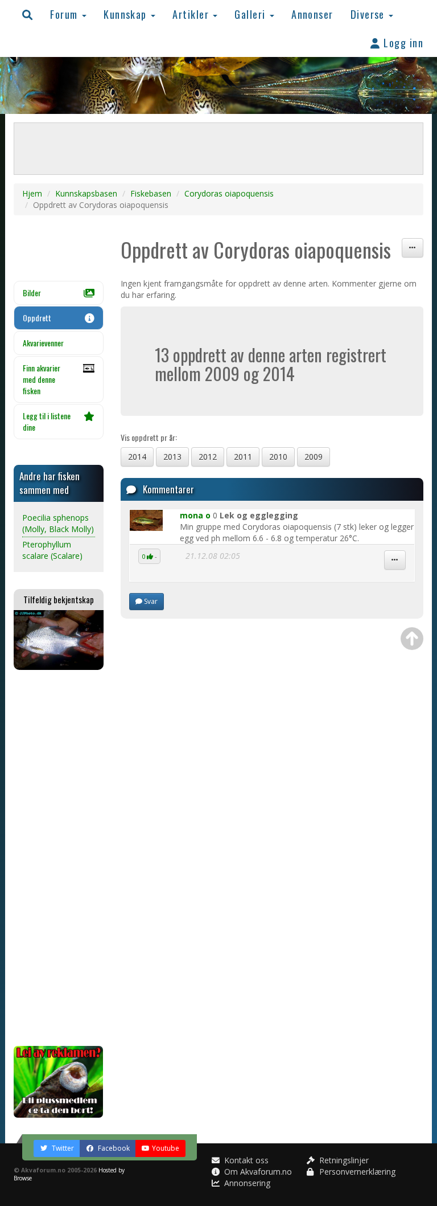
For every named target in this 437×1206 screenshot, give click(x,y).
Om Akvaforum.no (257, 1171)
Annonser (312, 14)
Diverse (369, 14)
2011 (243, 456)
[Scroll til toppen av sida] (412, 638)
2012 (208, 456)
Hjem (32, 193)
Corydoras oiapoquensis (229, 193)
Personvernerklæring (356, 1171)
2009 (313, 456)
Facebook (113, 1148)
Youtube (165, 1148)
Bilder (32, 293)
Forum (65, 14)
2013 (172, 456)
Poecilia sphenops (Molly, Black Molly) (58, 523)
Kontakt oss (245, 1160)
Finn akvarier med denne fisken (41, 379)
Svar (150, 601)
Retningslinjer (343, 1160)
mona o (195, 515)
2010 (278, 456)
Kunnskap (127, 14)
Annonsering (246, 1183)
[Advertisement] (59, 858)
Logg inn (402, 42)
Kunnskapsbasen (86, 193)
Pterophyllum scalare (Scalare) (52, 550)
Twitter (62, 1148)
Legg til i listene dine (47, 421)
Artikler (192, 14)
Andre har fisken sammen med (49, 483)
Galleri (251, 14)
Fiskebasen (150, 193)
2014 (137, 456)
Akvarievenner (43, 343)
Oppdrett (37, 318)
